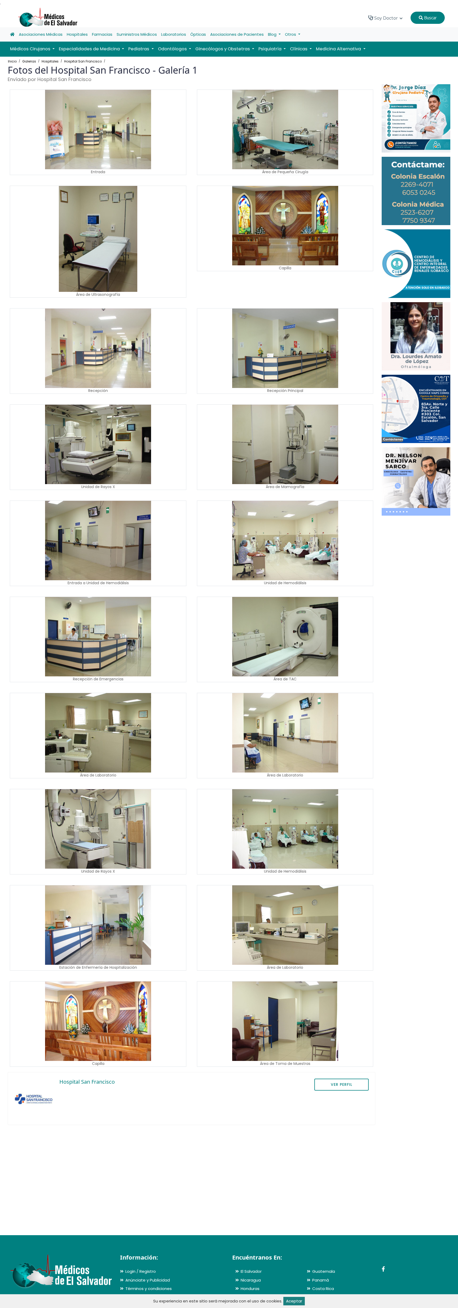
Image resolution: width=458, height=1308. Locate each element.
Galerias (29, 61)
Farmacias (102, 34)
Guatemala (323, 1271)
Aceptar (294, 1301)
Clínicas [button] (299, 49)
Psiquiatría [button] (270, 49)
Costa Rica (323, 1288)
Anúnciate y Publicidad (147, 1280)
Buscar (430, 17)
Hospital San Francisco (83, 61)
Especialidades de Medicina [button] (90, 49)
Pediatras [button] (139, 49)
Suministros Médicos (137, 34)
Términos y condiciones (148, 1288)
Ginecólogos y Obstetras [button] (223, 49)
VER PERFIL (341, 1084)
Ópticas (198, 34)
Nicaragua (251, 1280)
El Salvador (251, 1271)
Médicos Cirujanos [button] (30, 49)
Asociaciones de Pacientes (237, 34)
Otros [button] (291, 34)
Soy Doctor (386, 18)
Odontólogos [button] (173, 49)
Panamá (320, 1280)
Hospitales (77, 34)
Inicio (12, 61)
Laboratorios (173, 34)
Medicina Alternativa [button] (339, 49)
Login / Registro (140, 1271)
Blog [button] (273, 34)
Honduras (250, 1288)
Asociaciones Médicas (41, 34)
